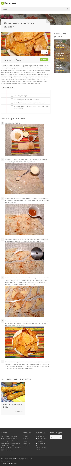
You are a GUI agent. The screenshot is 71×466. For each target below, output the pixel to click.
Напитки (26, 446)
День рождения (42, 438)
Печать (45, 59)
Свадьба (40, 441)
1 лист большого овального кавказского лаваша (29, 103)
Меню (5, 9)
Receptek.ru (14, 459)
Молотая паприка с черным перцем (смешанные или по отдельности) (31, 107)
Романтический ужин (41, 448)
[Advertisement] (62, 104)
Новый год (40, 436)
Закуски (26, 441)
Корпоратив (41, 443)
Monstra (12, 463)
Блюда (26, 436)
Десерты (27, 443)
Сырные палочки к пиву (12, 406)
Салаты (26, 438)
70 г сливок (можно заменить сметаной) (26, 99)
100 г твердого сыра (20, 96)
